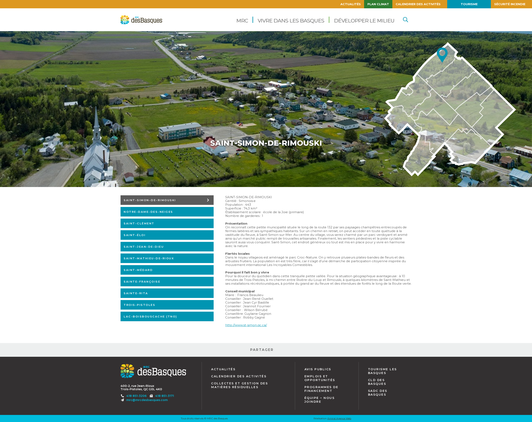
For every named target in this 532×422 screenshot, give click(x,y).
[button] (242, 19)
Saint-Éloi (134, 235)
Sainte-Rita (136, 293)
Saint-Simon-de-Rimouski (149, 200)
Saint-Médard (138, 270)
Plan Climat (378, 4)
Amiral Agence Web (339, 418)
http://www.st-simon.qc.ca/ (246, 325)
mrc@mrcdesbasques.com (147, 400)
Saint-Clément (139, 223)
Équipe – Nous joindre (319, 400)
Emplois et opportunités (319, 378)
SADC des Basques (377, 392)
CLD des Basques (377, 382)
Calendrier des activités (418, 4)
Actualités (350, 4)
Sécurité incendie (509, 4)
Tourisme (469, 4)
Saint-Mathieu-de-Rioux (149, 258)
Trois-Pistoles (139, 304)
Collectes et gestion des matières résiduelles (239, 385)
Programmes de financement (321, 389)
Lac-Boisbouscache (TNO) (150, 316)
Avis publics (317, 369)
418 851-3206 (136, 396)
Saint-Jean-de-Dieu (144, 246)
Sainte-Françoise (142, 281)
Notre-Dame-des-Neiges (148, 211)
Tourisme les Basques (382, 371)
